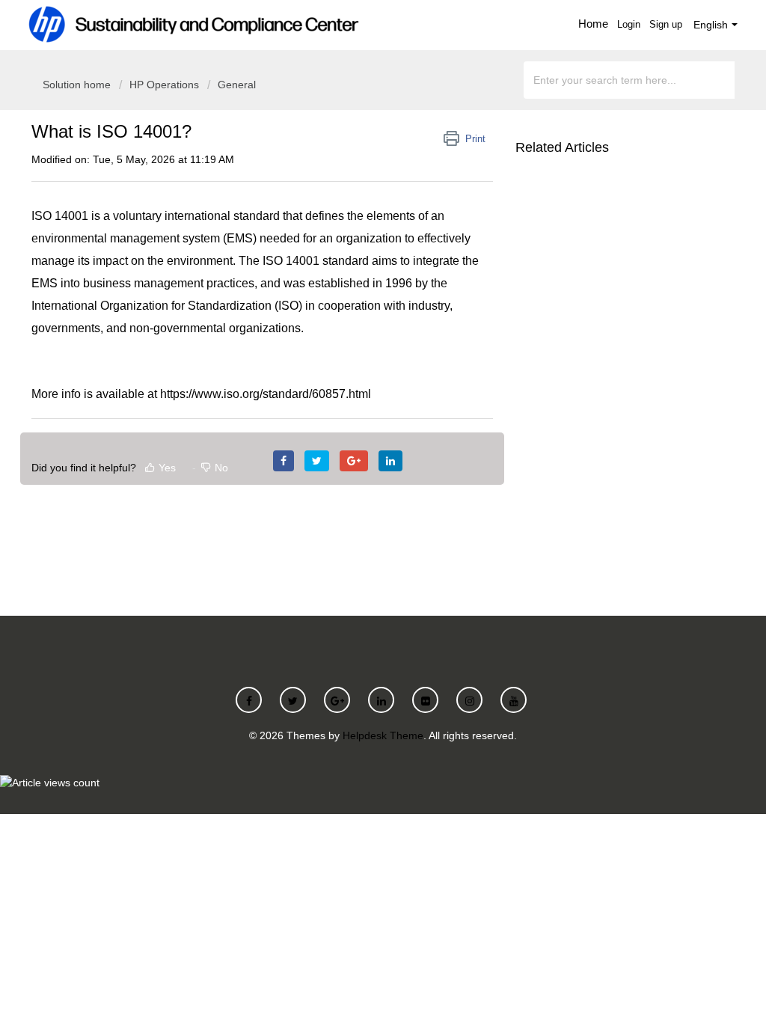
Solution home (78, 85)
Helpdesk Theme (383, 735)
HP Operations (164, 85)
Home (593, 23)
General (237, 85)
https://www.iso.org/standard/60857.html (265, 394)
